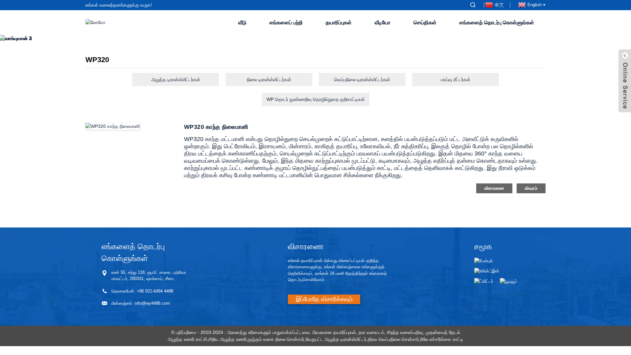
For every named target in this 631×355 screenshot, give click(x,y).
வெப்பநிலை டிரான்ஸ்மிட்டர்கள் (362, 79)
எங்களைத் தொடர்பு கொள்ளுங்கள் (496, 22)
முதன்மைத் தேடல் (443, 332)
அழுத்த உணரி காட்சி (187, 339)
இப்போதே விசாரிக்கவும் (324, 299)
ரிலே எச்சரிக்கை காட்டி (441, 339)
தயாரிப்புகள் (339, 22)
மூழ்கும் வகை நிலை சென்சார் (276, 339)
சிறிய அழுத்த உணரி (227, 339)
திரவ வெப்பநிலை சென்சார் (393, 339)
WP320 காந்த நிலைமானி (216, 127)
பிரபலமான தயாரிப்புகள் (334, 332)
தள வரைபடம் (371, 332)
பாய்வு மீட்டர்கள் (455, 79)
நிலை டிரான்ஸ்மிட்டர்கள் (269, 79)
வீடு (242, 22)
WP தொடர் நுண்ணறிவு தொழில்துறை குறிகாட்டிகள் (316, 99)
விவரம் (531, 188)
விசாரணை (494, 188)
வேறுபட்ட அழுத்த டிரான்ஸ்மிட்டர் (336, 339)
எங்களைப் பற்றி (286, 22)
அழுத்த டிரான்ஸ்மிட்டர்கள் (175, 79)
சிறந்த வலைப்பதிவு (405, 332)
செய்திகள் (424, 22)
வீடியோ (382, 22)
